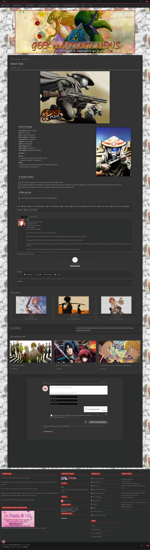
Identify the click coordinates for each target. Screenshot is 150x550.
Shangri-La (32, 315)
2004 (36, 210)
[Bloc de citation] (66, 393)
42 (90, 5)
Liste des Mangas (97, 497)
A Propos (94, 504)
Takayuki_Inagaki (104, 206)
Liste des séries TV (97, 482)
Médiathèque (42, 5)
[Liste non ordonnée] (63, 393)
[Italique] (54, 393)
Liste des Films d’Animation (99, 489)
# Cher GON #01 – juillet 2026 (13, 1)
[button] (10, 5)
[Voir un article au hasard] (147, 5)
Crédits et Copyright (98, 511)
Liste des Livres (96, 500)
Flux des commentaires (96, 533)
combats (57, 206)
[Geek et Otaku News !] (2, 5)
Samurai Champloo (74, 315)
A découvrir (54, 5)
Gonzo (127, 206)
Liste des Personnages (98, 493)
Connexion (104, 381)
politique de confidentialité (72, 417)
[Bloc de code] (68, 393)
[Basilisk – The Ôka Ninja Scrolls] (75, 341)
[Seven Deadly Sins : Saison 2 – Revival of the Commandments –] (119, 341)
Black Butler (15, 328)
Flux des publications (96, 529)
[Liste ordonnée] (61, 393)
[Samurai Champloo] (74, 305)
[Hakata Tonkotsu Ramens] (31, 341)
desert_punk (33, 206)
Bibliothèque (17, 5)
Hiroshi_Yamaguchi (117, 206)
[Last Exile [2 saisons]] (116, 305)
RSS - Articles (66, 501)
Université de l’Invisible (70, 5)
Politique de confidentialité (98, 515)
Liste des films (96, 486)
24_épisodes (65, 206)
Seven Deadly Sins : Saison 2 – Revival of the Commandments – (116, 365)
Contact (94, 508)
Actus (7, 5)
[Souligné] (56, 393)
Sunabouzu (42, 206)
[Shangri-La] (31, 305)
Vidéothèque (30, 5)
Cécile (19, 67)
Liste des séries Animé (98, 478)
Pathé (21, 210)
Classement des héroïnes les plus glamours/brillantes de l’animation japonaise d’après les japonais (105, 329)
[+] (75, 393)
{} (73, 393)
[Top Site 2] (61, 487)
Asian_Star (29, 210)
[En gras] (51, 393)
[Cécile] (21, 220)
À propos (24, 217)
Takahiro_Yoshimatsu (90, 206)
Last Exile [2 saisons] (117, 315)
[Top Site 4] (63, 487)
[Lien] (71, 393)
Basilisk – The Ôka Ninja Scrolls (64, 365)
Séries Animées (15, 59)
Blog (83, 5)
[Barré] (58, 393)
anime (25, 206)
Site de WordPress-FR (96, 536)
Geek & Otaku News (97, 415)
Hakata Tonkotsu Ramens (18, 365)
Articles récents (33, 217)
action (50, 206)
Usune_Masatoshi (77, 206)
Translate (73, 511)
